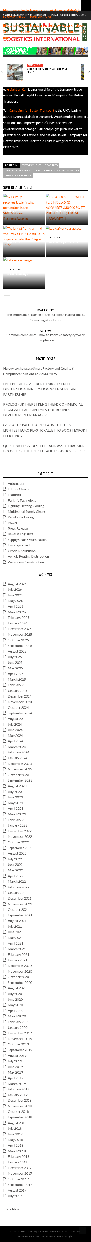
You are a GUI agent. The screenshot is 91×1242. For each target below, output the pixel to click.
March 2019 (17, 1084)
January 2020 (17, 1027)
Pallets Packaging (21, 517)
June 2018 (15, 1134)
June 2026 (15, 595)
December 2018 (20, 1100)
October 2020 (18, 977)
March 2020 (17, 1016)
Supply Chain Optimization (61, 170)
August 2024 (17, 719)
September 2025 (20, 645)
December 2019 (20, 1033)
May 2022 (15, 870)
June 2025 (15, 662)
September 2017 (20, 1184)
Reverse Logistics (20, 534)
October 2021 (18, 909)
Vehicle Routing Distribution (28, 556)
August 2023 (17, 786)
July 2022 (15, 859)
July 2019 (15, 1061)
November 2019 (20, 1039)
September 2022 (20, 848)
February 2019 (18, 1089)
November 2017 (20, 1173)
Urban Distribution (18, 175)
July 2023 (15, 792)
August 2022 (17, 853)
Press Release (18, 528)
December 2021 (20, 898)
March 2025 (17, 679)
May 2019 (15, 1072)
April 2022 (15, 876)
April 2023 (15, 808)
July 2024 (15, 724)
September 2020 (20, 982)
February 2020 (18, 1022)
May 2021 (15, 937)
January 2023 (17, 825)
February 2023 (18, 820)
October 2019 (18, 1044)
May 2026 (15, 601)
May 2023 (15, 803)
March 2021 (17, 949)
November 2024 (20, 702)
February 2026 (18, 617)
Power (12, 523)
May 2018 (15, 1139)
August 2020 (17, 988)
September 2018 (20, 1117)
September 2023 (20, 780)
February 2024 (18, 752)
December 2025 (20, 629)
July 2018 (15, 1128)
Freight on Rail (16, 89)
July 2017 (15, 1196)
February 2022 (18, 887)
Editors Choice (31, 165)
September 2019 (20, 1050)
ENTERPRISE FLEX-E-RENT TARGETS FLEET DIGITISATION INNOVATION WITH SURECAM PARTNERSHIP (40, 388)
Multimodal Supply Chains (22, 170)
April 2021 (15, 943)
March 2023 (17, 814)
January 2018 (17, 1162)
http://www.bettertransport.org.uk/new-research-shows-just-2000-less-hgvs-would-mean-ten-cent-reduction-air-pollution (45, 31)
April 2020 (15, 1011)
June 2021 (15, 932)
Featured (51, 165)
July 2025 (15, 657)
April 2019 (15, 1078)
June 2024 (15, 730)
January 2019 (17, 1095)
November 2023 (20, 769)
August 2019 (17, 1055)
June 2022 (15, 864)
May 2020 (15, 1005)
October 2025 (18, 640)
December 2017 (20, 1168)
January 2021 (17, 960)
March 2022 (17, 881)
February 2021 (18, 954)
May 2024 (15, 735)
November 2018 (20, 1106)
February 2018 (18, 1156)
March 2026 (17, 612)
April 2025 (15, 674)
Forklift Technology (22, 500)
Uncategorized (19, 545)
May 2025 (15, 668)
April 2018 (15, 1145)
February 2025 (18, 685)
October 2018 (18, 1111)
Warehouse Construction (26, 562)
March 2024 (17, 747)
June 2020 (15, 999)
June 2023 (15, 797)
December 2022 (20, 831)
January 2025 (17, 690)
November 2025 (20, 634)
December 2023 (20, 763)
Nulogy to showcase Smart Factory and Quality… (47, 70)
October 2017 (18, 1179)
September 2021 (20, 915)
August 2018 (17, 1123)
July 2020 (15, 994)
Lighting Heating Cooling (26, 506)
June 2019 (15, 1067)
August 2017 (17, 1190)
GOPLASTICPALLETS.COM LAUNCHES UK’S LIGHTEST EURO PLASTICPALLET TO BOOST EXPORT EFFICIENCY (45, 430)
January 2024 (17, 758)
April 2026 (15, 606)
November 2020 (20, 971)
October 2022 (18, 842)
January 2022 (17, 892)
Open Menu (8, 5)
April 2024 (15, 741)
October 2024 (18, 707)
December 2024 (20, 696)
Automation (35, 65)
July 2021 (15, 926)
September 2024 (20, 713)
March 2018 (17, 1151)
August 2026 (17, 584)
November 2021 (20, 904)
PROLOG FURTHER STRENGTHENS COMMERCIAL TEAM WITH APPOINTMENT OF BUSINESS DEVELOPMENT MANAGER (43, 409)
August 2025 (17, 651)
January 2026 (17, 623)
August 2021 (17, 921)
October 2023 (18, 775)
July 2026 (15, 589)
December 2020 (20, 966)
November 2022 (20, 836)
